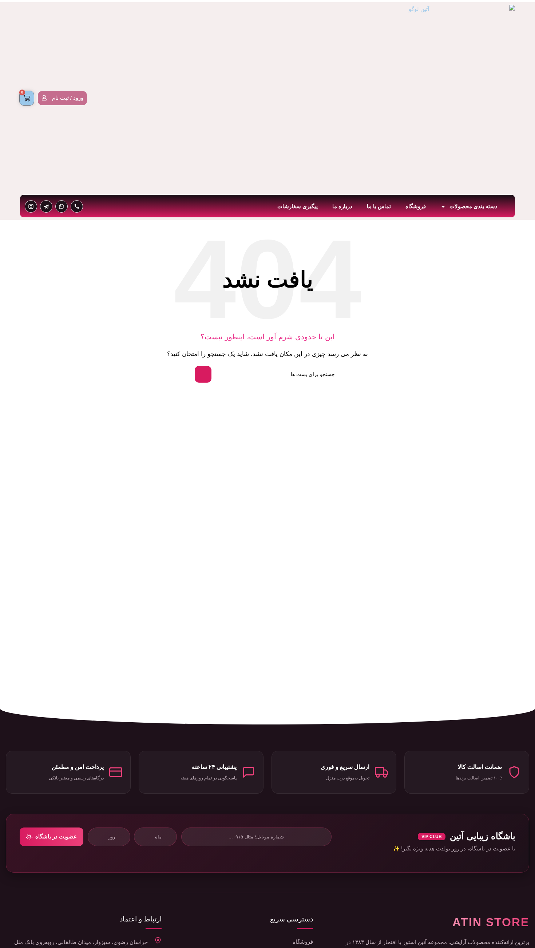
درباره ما (342, 206)
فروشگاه (415, 206)
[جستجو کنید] (203, 374)
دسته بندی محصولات (473, 206)
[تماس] (77, 206)
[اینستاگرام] (31, 206)
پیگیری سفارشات (297, 206)
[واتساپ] (61, 206)
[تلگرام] (46, 206)
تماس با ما (379, 206)
